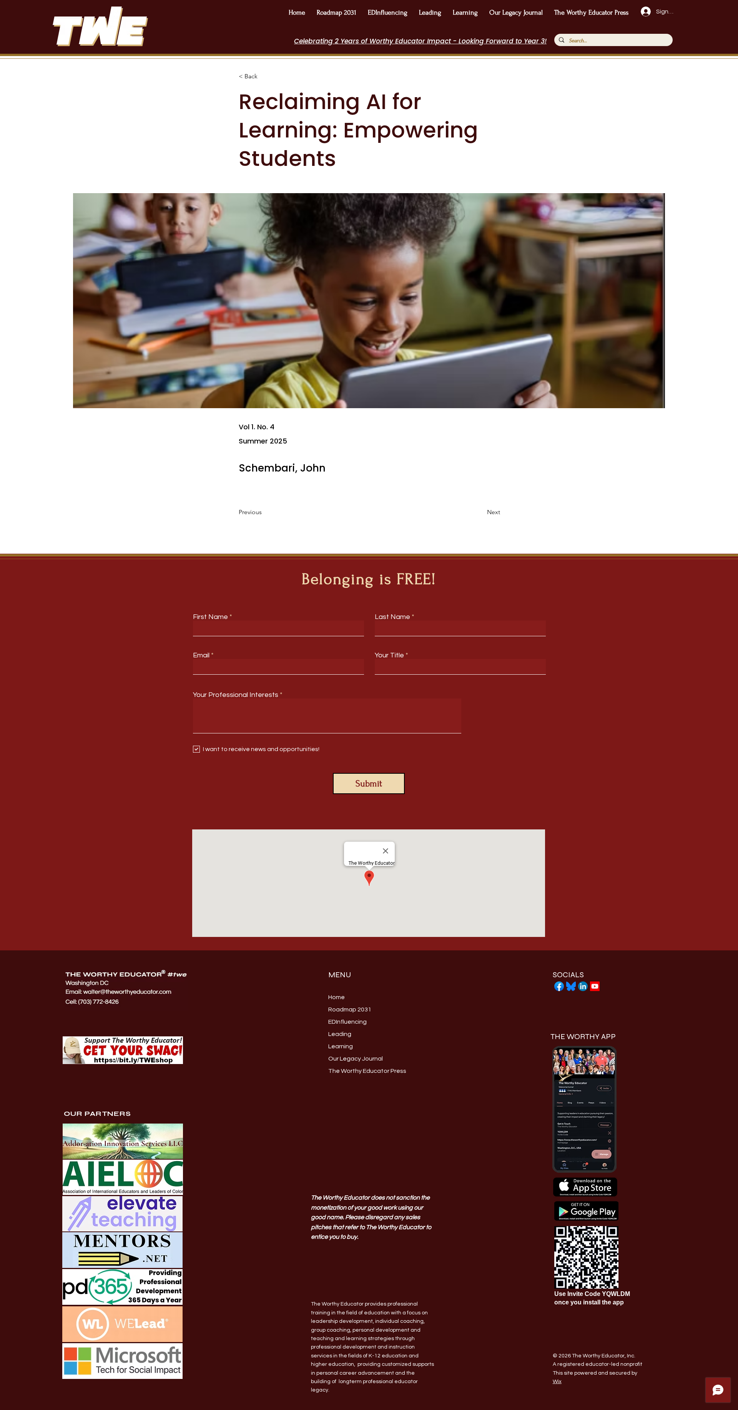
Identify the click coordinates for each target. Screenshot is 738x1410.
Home (336, 997)
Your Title (389, 655)
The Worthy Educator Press (364, 1071)
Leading (339, 1034)
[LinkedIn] (583, 986)
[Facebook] (559, 986)
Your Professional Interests (235, 695)
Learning (340, 1046)
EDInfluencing (347, 1022)
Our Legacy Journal (355, 1059)
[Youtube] (595, 986)
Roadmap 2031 (349, 1009)
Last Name (392, 617)
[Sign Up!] (644, 11)
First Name (210, 617)
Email (201, 655)
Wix (557, 1381)
